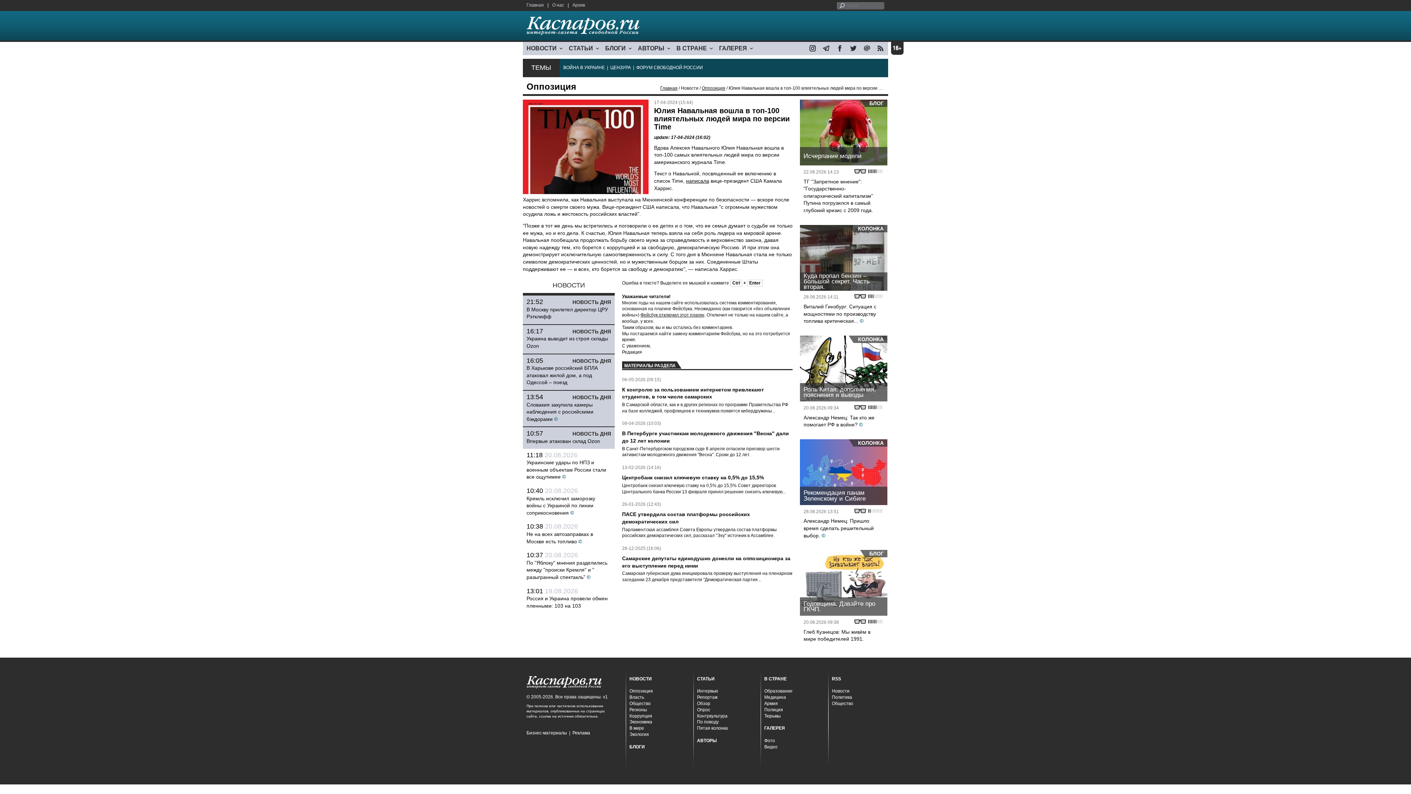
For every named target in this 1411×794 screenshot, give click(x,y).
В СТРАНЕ (691, 48)
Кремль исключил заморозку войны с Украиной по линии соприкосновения (561, 506)
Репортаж (707, 697)
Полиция (773, 709)
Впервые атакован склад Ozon (563, 441)
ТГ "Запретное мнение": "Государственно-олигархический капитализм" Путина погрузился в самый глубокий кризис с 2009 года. (838, 196)
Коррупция (640, 716)
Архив (578, 5)
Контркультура (712, 716)
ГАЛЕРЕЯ (733, 48)
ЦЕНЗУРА (620, 67)
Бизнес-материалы (547, 733)
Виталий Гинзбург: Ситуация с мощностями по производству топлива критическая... (840, 314)
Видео (771, 747)
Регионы (638, 709)
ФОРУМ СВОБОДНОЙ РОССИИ (669, 67)
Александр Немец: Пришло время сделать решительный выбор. (839, 528)
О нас (558, 5)
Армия (771, 703)
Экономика (640, 722)
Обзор (703, 703)
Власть (636, 697)
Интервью (707, 691)
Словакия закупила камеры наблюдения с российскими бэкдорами (560, 412)
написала (697, 181)
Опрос (703, 709)
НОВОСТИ (542, 48)
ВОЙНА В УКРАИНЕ (584, 67)
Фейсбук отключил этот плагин (672, 315)
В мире (636, 728)
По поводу (708, 722)
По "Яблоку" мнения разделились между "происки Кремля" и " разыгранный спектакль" (567, 570)
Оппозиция (713, 88)
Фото (769, 740)
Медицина (775, 697)
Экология (639, 734)
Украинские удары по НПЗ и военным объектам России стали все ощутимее (566, 469)
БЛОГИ (615, 48)
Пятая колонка (712, 728)
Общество (640, 703)
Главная (535, 5)
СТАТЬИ (581, 48)
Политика (842, 697)
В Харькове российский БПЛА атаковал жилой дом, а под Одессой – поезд (562, 375)
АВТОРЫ (651, 48)
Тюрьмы (772, 716)
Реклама (581, 733)
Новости (841, 691)
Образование (778, 691)
